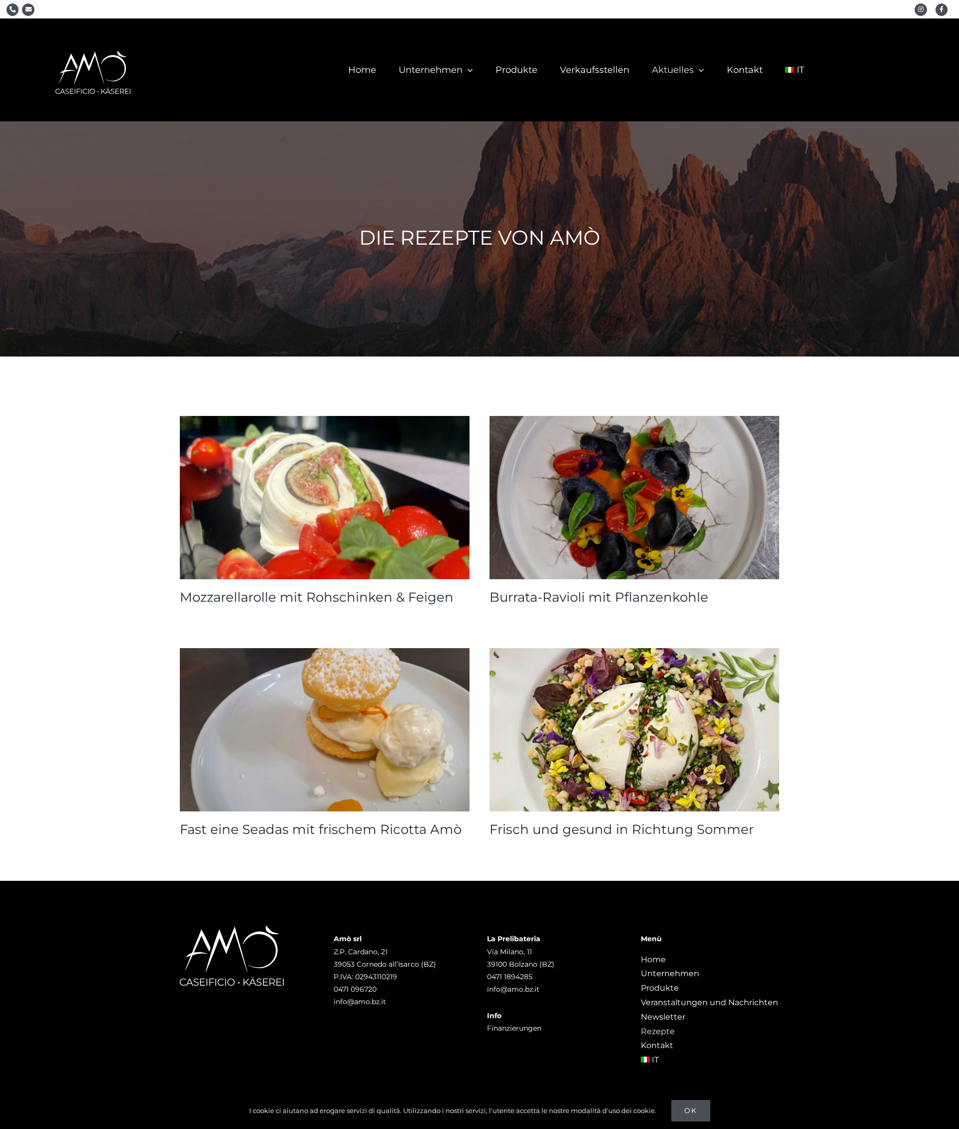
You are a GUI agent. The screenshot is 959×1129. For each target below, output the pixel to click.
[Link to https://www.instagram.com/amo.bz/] (921, 9)
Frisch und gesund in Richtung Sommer (621, 829)
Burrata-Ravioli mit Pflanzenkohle (598, 597)
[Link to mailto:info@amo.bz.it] (28, 9)
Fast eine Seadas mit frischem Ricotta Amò (321, 829)
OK (690, 1110)
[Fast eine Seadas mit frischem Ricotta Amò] (325, 729)
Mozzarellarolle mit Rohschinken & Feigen (317, 597)
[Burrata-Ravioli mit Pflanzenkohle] (634, 497)
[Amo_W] (92, 54)
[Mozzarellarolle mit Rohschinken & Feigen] (325, 497)
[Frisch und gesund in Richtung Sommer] (634, 729)
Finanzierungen (514, 1028)
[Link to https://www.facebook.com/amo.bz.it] (942, 9)
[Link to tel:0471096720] (12, 9)
